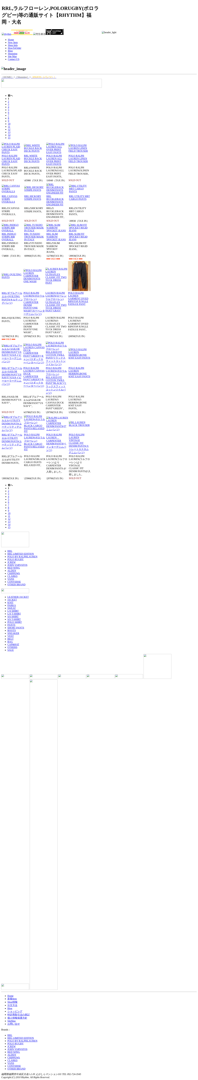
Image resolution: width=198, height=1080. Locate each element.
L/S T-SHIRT (14, 613)
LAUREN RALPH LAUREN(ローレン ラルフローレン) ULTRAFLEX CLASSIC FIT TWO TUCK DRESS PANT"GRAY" (56, 302)
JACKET (12, 599)
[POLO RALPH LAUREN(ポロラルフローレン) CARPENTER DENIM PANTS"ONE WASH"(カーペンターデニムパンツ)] (34, 281)
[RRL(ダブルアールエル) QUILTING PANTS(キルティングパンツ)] (12, 277)
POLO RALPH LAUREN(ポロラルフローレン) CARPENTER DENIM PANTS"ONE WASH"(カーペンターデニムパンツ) (34, 303)
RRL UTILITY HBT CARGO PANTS (79, 197)
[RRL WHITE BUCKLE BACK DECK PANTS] (35, 151)
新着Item (12, 998)
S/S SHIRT (13, 616)
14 (9, 135)
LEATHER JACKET (18, 597)
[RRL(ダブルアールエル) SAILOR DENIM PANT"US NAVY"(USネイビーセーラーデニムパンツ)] (12, 361)
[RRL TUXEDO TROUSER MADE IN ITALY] (35, 230)
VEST (10, 636)
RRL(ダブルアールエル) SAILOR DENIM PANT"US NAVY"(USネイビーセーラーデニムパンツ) (12, 376)
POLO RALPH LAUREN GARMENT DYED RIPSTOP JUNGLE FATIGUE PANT (78, 298)
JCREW (11, 562)
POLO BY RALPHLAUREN (22, 556)
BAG (10, 641)
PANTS (11, 625)
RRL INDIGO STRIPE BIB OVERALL (9, 237)
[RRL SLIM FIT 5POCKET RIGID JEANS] (79, 230)
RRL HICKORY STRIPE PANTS (32, 197)
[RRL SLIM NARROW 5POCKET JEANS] (57, 230)
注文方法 (12, 1005)
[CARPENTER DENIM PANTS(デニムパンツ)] (57, 429)
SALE (10, 650)
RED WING (13, 567)
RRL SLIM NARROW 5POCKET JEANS (56, 237)
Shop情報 (12, 1002)
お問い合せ (13, 1024)
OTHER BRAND (16, 584)
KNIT (10, 602)
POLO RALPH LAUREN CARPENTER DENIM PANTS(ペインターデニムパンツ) (56, 442)
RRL (9, 551)
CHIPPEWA (13, 573)
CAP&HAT (13, 644)
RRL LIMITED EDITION (20, 553)
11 (9, 126)
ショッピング (14, 1011)
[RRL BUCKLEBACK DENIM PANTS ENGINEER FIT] (57, 193)
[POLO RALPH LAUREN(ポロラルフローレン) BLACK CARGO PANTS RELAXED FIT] (35, 431)
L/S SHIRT (13, 611)
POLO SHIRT (14, 622)
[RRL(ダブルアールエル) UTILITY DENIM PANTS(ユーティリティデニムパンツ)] (12, 430)
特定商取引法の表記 (18, 1014)
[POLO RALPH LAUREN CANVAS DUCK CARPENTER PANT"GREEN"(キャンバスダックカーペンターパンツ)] (34, 362)
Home (10, 995)
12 (9, 129)
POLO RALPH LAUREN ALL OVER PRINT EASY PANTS (54, 159)
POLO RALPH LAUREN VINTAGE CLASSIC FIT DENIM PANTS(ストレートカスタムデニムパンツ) (79, 443)
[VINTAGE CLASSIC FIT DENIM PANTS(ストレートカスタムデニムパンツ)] (79, 425)
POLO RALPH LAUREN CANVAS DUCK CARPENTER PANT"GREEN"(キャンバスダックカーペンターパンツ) (34, 377)
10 (9, 123)
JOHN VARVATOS (17, 565)
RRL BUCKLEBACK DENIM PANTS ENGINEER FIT (55, 200)
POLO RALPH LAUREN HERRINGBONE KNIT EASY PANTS (79, 372)
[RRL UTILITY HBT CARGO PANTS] (79, 191)
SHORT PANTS (15, 627)
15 (9, 137)
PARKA (11, 605)
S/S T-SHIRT (14, 619)
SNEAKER (13, 633)
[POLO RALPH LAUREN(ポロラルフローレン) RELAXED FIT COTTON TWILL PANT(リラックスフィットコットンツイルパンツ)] (57, 364)
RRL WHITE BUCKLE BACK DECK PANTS (33, 158)
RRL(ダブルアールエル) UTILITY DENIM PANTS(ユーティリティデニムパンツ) (12, 441)
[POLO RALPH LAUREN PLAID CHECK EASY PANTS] (12, 152)
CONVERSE (14, 581)
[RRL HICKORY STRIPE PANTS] (35, 190)
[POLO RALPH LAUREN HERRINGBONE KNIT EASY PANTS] (79, 357)
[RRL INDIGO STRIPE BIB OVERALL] (13, 230)
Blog (9, 1008)
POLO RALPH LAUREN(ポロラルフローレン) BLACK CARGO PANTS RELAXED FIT (34, 442)
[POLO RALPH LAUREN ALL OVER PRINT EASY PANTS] (57, 152)
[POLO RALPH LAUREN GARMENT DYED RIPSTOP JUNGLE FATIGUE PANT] (79, 290)
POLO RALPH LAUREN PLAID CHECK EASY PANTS (11, 159)
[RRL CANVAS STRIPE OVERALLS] (13, 191)
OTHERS (12, 647)
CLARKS (12, 576)
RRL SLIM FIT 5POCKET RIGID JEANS (78, 237)
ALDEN (11, 570)
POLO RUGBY (15, 559)
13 (9, 132)
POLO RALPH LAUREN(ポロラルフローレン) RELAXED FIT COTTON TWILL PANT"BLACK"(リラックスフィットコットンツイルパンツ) (56, 380)
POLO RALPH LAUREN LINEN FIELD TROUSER (78, 158)
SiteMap (11, 1021)
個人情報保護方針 (17, 1018)
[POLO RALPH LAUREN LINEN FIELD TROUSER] (79, 151)
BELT (10, 639)
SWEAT (11, 608)
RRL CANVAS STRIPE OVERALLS (9, 199)
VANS (10, 579)
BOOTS (11, 630)
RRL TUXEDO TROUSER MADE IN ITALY (34, 237)
